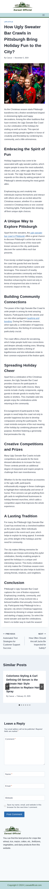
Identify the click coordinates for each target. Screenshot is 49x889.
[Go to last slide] (7, 687)
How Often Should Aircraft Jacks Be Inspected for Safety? (37, 641)
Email (8, 786)
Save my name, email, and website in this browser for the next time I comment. (24, 806)
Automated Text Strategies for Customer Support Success (11, 641)
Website (9, 798)
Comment (10, 739)
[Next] (42, 687)
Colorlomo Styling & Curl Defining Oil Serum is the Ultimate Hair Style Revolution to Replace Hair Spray (23, 683)
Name (8, 774)
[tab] (19, 705)
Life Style (8, 22)
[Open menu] (43, 15)
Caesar (9, 58)
